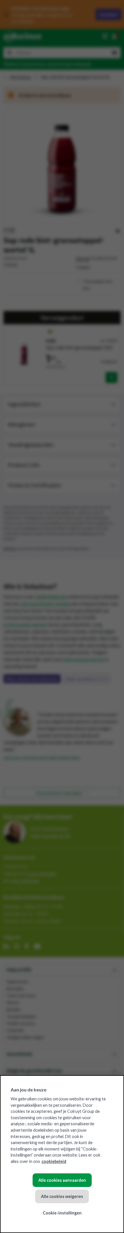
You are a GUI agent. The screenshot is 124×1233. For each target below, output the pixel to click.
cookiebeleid (54, 1161)
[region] (62, 1154)
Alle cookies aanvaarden (62, 1180)
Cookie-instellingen (62, 1212)
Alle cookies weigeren (62, 1196)
